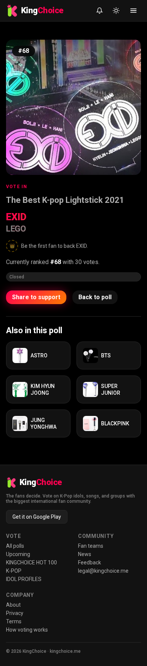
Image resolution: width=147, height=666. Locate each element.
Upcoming (18, 554)
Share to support (36, 297)
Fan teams (90, 546)
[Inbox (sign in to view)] (99, 10)
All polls (15, 546)
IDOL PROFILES (23, 579)
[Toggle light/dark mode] (116, 10)
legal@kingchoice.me (103, 571)
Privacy (14, 613)
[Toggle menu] (133, 10)
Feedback (89, 562)
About (13, 605)
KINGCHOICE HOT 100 (31, 562)
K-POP (13, 571)
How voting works (27, 630)
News (84, 554)
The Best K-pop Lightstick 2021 (65, 200)
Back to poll (95, 297)
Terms (13, 621)
